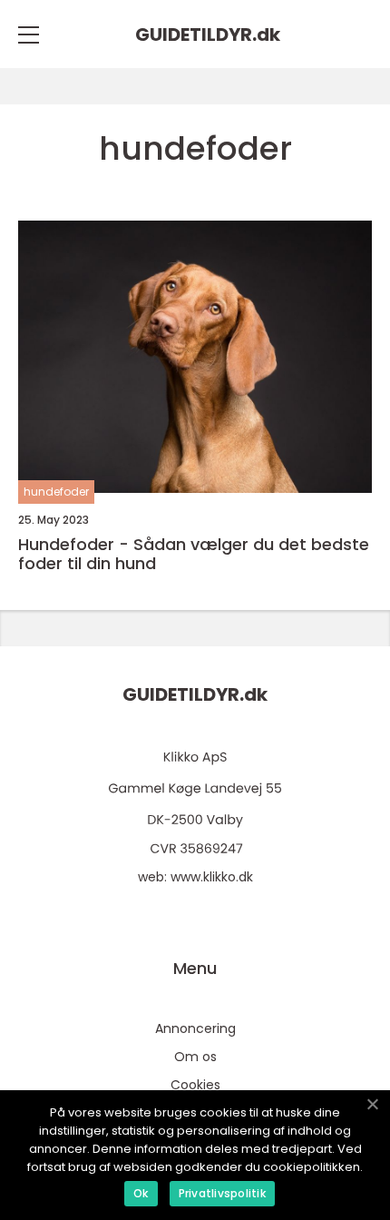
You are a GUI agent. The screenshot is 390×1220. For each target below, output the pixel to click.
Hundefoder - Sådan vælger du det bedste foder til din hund (193, 554)
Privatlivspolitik (222, 1193)
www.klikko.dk (212, 877)
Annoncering (195, 1028)
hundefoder (56, 491)
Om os (195, 1057)
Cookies (195, 1085)
